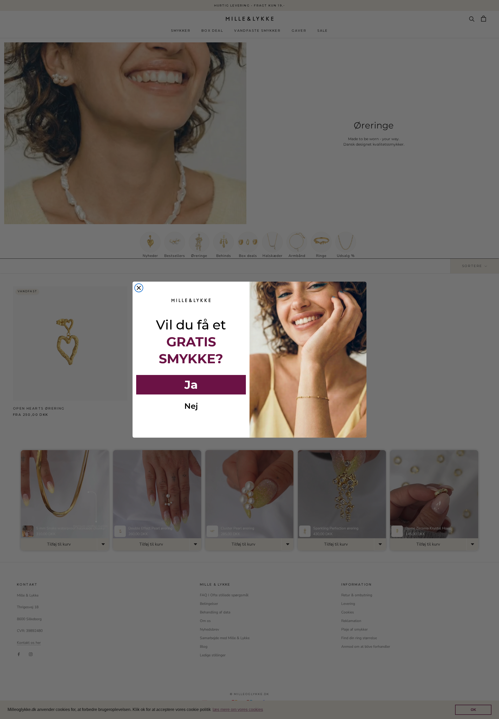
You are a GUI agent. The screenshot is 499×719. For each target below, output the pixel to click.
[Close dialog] (139, 288)
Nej (191, 406)
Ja (191, 385)
